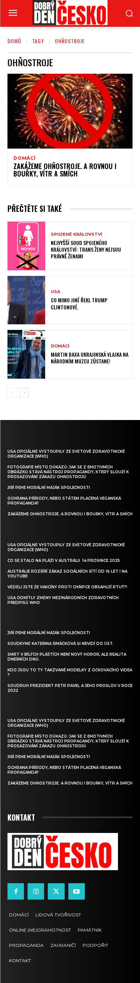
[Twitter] (56, 891)
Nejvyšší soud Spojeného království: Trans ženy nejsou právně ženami (86, 249)
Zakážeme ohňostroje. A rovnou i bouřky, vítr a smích (64, 169)
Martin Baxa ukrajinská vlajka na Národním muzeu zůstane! (89, 357)
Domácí (24, 158)
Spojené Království (76, 234)
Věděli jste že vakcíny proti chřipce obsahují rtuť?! (67, 587)
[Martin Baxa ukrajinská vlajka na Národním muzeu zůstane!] (26, 354)
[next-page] (24, 393)
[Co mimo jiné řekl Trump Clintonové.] (26, 300)
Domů (14, 41)
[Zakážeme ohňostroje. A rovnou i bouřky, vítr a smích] (70, 111)
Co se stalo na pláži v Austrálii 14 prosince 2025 (63, 560)
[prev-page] (12, 393)
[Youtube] (76, 891)
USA (55, 292)
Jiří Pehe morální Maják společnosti (48, 487)
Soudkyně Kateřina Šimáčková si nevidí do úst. (60, 643)
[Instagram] (36, 891)
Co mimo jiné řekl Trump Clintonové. (79, 303)
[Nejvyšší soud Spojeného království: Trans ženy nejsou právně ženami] (26, 246)
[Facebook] (15, 891)
